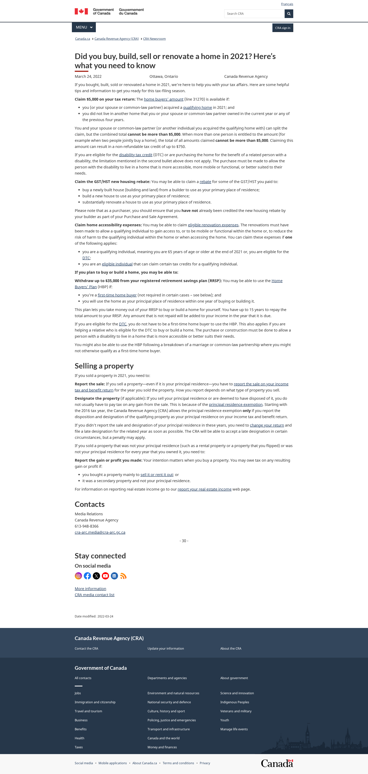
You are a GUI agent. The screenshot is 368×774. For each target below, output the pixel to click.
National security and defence (169, 702)
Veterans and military (235, 711)
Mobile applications (113, 763)
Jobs (78, 693)
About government (234, 678)
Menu (82, 27)
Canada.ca (82, 39)
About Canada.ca (144, 763)
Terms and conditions (178, 763)
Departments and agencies (167, 678)
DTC (86, 257)
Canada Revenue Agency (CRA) (116, 39)
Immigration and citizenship (95, 702)
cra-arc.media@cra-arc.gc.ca (100, 532)
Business (81, 720)
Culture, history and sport (166, 711)
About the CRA (230, 648)
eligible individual (117, 264)
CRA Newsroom (154, 39)
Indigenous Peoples (234, 702)
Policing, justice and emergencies (172, 720)
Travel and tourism (88, 711)
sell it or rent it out (156, 474)
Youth (224, 720)
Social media (84, 763)
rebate (205, 181)
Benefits (81, 729)
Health (79, 738)
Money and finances (162, 747)
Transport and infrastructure (169, 729)
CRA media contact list (94, 594)
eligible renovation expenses (213, 224)
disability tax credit (135, 154)
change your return (267, 425)
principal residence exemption (236, 404)
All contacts (83, 678)
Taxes (79, 747)
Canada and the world (164, 738)
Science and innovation (237, 693)
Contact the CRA (86, 648)
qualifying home (197, 107)
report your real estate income (205, 489)
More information (90, 588)
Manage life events (234, 729)
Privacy (205, 763)
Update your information (166, 648)
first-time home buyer (117, 295)
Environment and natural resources (173, 693)
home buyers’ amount (163, 99)
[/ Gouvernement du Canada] (109, 12)
